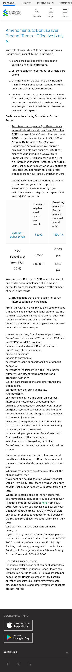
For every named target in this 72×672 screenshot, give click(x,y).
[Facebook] (7, 664)
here (44, 503)
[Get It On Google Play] (18, 638)
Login (51, 16)
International (45, 3)
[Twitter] (18, 664)
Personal (9, 3)
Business (66, 3)
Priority (26, 3)
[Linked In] (29, 664)
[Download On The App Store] (18, 625)
